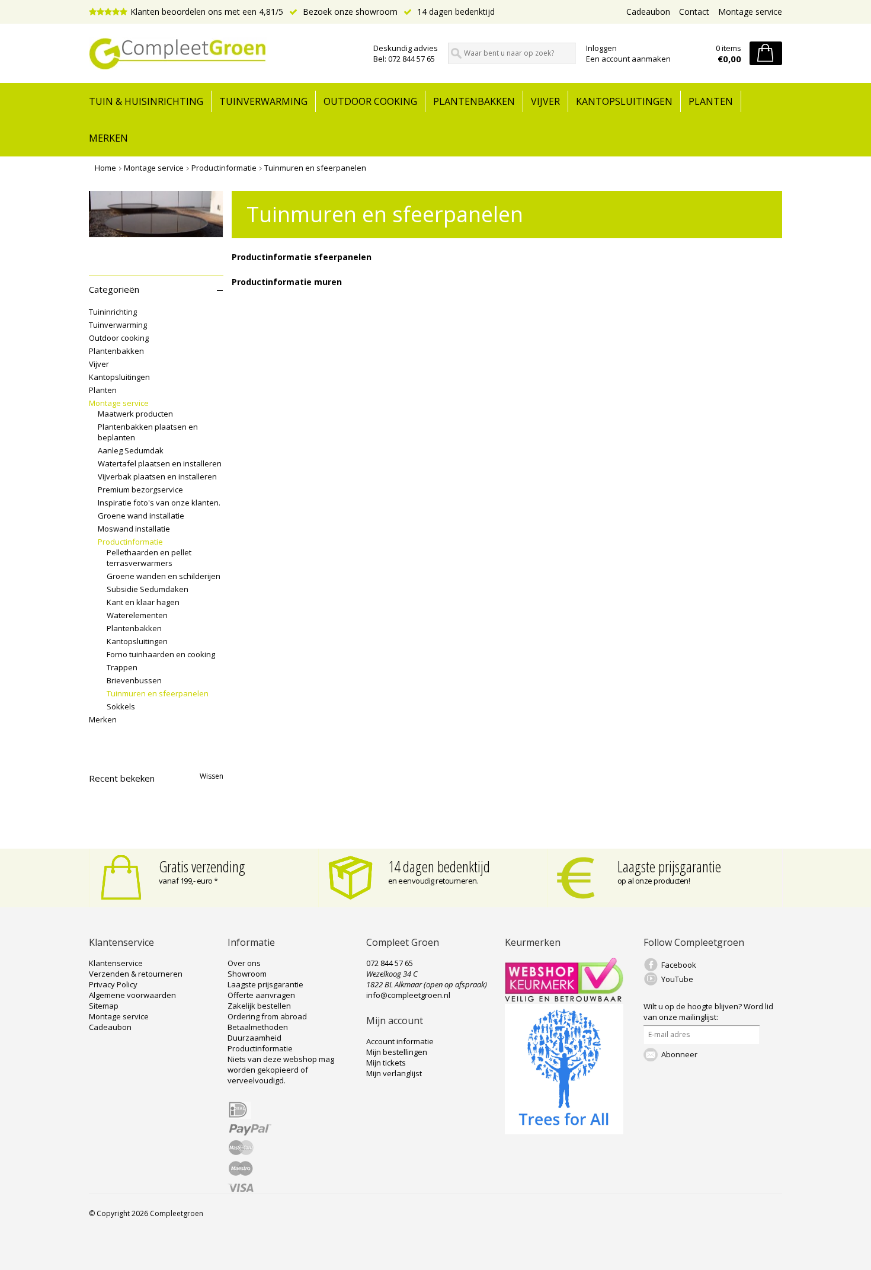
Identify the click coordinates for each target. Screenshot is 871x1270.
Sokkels (121, 706)
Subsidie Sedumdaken (147, 589)
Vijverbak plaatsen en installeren (157, 476)
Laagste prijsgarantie (669, 866)
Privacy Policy (113, 984)
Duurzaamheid (254, 1037)
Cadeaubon (648, 11)
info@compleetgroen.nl (408, 995)
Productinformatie (224, 167)
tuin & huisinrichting (146, 101)
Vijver (545, 101)
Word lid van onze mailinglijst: (708, 1011)
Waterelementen (137, 615)
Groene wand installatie (141, 515)
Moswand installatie (134, 528)
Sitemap (104, 1005)
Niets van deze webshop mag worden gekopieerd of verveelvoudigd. (281, 1070)
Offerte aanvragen (261, 995)
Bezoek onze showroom (349, 11)
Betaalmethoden (258, 1027)
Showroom (247, 973)
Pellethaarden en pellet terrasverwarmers (149, 557)
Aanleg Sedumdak (131, 450)
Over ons (244, 963)
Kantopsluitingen (624, 101)
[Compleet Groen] (224, 54)
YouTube (677, 979)
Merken (108, 138)
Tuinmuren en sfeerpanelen (315, 167)
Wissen (211, 776)
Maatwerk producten (135, 413)
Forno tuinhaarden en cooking (161, 654)
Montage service (750, 11)
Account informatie (400, 1041)
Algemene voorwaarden (132, 995)
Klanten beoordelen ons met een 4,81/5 (206, 11)
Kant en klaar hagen (143, 602)
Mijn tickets (386, 1062)
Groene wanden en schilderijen (163, 576)
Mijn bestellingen (396, 1052)
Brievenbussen (134, 680)
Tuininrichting (113, 311)
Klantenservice (116, 963)
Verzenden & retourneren (135, 973)
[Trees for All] (564, 1131)
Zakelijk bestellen (259, 1005)
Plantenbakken (474, 101)
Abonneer (679, 1054)
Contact (694, 11)
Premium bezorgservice (140, 489)
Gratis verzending (202, 866)
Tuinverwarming (263, 101)
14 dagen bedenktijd (455, 11)
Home (105, 167)
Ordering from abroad (267, 1016)
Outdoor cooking (370, 101)
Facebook (678, 964)
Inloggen (601, 48)
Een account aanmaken (628, 58)
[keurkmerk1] (564, 998)
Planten (711, 101)
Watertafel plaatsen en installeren (160, 463)
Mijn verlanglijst (394, 1073)
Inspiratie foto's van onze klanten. (159, 502)
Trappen (122, 667)
